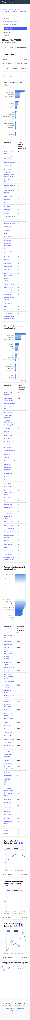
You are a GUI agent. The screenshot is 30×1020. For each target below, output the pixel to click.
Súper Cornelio (9, 310)
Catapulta (7, 230)
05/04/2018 (8, 28)
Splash (6, 830)
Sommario (6, 18)
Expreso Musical (9, 223)
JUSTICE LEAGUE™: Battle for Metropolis (9, 174)
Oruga (6, 306)
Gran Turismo (8, 287)
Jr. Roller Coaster (9, 216)
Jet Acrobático (9, 291)
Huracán (7, 199)
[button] (28, 2)
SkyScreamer (8, 169)
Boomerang (8, 203)
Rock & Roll (8, 256)
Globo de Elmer (9, 284)
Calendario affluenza (9, 24)
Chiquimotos (8, 266)
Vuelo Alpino (8, 226)
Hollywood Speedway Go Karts (8, 251)
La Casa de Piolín (9, 294)
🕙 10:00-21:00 (8, 76)
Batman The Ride (9, 162)
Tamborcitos (8, 313)
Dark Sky (20, 843)
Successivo (21, 48)
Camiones (7, 263)
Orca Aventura (8, 303)
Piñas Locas (8, 240)
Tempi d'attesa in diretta (10, 21)
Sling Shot (7, 237)
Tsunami (7, 220)
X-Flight (6, 213)
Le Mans (7, 209)
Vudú (6, 833)
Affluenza (6, 35)
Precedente (8, 48)
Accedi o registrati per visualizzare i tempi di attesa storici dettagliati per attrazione (13, 969)
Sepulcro (7, 827)
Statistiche (6, 32)
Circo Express (8, 270)
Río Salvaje (7, 206)
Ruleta (6, 233)
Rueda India (8, 196)
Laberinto (7, 260)
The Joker (7, 166)
